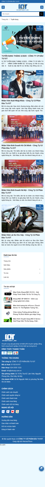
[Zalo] (3, 411)
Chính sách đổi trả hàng (10, 404)
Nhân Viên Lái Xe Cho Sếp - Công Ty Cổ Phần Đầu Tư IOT (21, 236)
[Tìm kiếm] (41, 14)
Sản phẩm (7, 269)
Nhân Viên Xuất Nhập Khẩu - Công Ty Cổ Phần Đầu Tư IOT (21, 101)
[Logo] (22, 7)
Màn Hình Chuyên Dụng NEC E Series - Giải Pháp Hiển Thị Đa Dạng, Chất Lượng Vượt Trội (27, 321)
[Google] (17, 411)
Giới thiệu (7, 265)
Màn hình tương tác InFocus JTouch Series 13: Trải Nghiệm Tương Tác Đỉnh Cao (26, 308)
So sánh (2, 445)
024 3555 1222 (15, 368)
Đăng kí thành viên (8, 429)
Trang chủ (7, 261)
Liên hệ (6, 277)
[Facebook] (8, 411)
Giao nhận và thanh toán (10, 423)
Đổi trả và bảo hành (9, 426)
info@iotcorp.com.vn (14, 371)
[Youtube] (12, 411)
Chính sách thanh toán (9, 398)
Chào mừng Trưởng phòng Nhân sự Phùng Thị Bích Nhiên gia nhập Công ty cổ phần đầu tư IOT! (26, 314)
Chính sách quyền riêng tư (11, 395)
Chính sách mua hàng (9, 401)
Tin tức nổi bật (9, 287)
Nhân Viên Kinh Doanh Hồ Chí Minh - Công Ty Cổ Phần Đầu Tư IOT (22, 146)
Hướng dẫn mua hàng (9, 420)
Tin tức (6, 273)
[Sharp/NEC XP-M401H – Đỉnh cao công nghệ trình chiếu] (8, 300)
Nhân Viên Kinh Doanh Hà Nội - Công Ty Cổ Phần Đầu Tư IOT (22, 191)
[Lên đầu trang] (40, 474)
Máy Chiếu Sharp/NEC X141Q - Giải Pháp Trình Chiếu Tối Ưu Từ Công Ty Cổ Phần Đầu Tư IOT (26, 294)
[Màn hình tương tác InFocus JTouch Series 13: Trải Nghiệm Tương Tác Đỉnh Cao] (8, 307)
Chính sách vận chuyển (10, 392)
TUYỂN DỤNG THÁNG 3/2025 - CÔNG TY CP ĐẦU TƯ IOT (22, 57)
